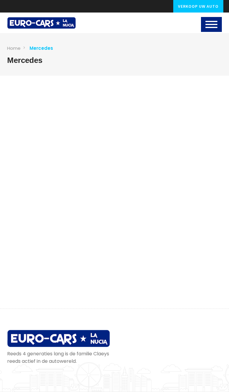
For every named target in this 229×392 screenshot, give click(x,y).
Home (14, 48)
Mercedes (41, 48)
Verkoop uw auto (198, 6)
